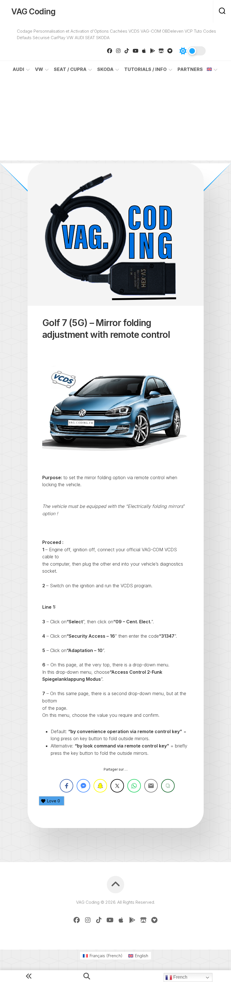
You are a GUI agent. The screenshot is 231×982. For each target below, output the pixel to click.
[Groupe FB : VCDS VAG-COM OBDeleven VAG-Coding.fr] (109, 50)
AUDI (18, 69)
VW (39, 69)
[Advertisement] (115, 121)
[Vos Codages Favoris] (170, 50)
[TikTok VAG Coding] (127, 50)
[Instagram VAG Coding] (118, 50)
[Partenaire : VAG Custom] (161, 50)
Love (53, 800)
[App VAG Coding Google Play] (153, 50)
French (179, 977)
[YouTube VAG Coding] (135, 50)
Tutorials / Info (145, 69)
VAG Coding (33, 11)
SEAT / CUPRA (70, 69)
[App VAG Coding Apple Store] (144, 50)
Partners (190, 69)
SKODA (105, 69)
